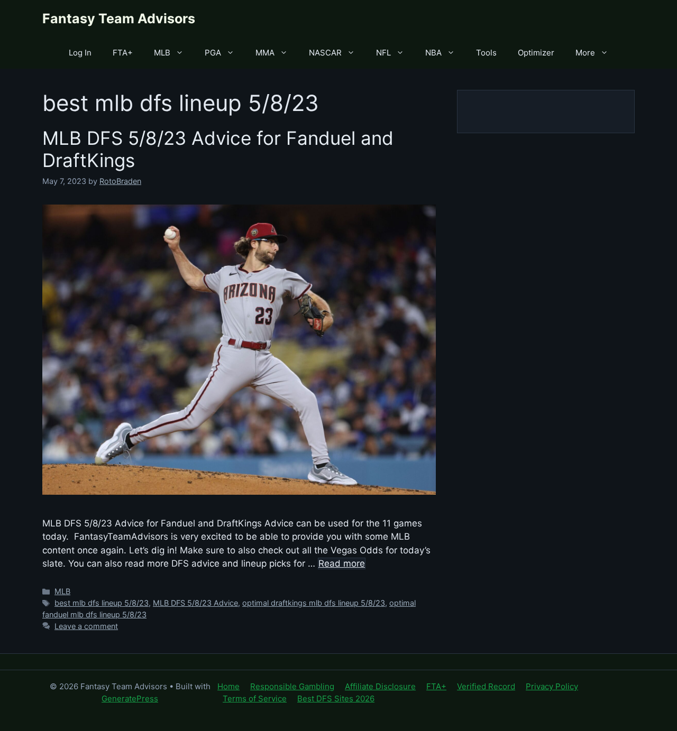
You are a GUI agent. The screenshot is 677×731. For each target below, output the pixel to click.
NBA (433, 53)
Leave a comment (86, 626)
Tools (486, 53)
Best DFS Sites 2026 (335, 698)
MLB (162, 53)
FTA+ (123, 53)
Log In (80, 53)
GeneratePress (130, 698)
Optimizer (536, 53)
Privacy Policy (552, 686)
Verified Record (486, 686)
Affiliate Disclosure (380, 686)
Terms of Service (255, 698)
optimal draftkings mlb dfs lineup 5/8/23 (313, 602)
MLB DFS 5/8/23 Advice (195, 602)
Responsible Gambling (292, 686)
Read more (341, 563)
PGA (213, 53)
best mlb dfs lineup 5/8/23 (101, 602)
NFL (383, 53)
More (585, 53)
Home (228, 686)
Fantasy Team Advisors (118, 18)
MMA (265, 53)
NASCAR (325, 53)
